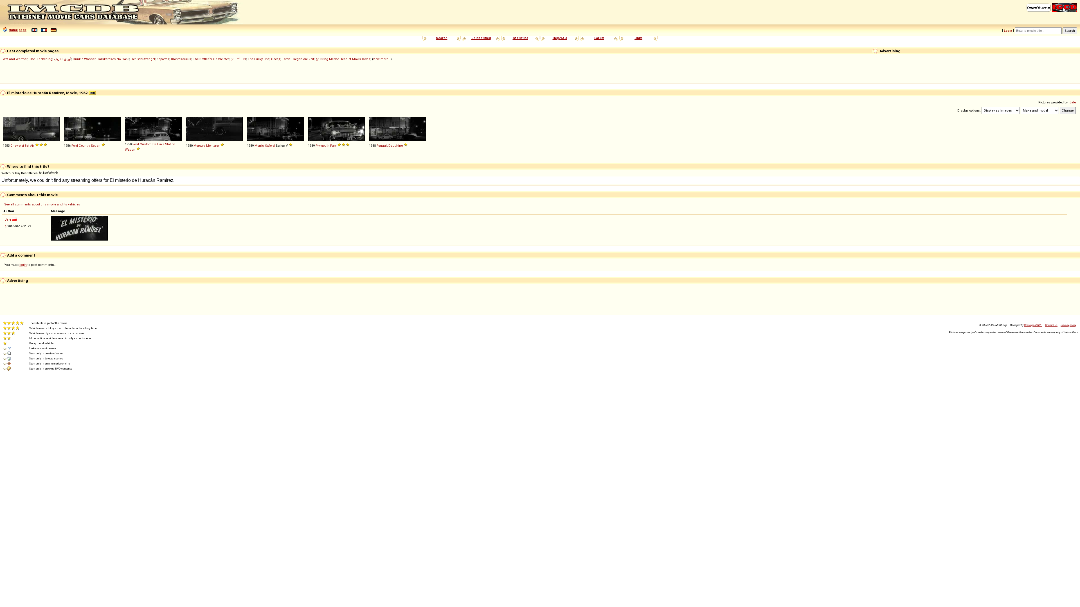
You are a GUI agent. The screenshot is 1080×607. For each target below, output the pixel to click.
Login (1008, 31)
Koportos (163, 59)
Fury (333, 146)
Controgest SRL (1033, 325)
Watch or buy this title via (20, 173)
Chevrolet (17, 146)
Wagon (130, 149)
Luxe (160, 144)
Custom (146, 144)
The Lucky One (258, 59)
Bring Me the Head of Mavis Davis (345, 59)
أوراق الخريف (62, 59)
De (154, 144)
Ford (74, 146)
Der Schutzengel (143, 59)
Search (441, 38)
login (23, 265)
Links (638, 38)
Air (32, 146)
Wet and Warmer (15, 59)
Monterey (212, 146)
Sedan (95, 146)
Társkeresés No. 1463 (113, 59)
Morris (259, 146)
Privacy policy (1068, 325)
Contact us (1051, 325)
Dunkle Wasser (84, 59)
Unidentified (481, 38)
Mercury (199, 146)
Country (84, 146)
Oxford (270, 146)
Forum (599, 38)
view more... (382, 59)
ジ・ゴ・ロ (238, 59)
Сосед (275, 59)
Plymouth (322, 146)
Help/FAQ (560, 38)
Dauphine (395, 146)
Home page (17, 30)
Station (170, 144)
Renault (382, 146)
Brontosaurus (181, 59)
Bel (27, 146)
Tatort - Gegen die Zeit (298, 59)
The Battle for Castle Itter (211, 59)
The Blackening (40, 59)
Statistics (520, 38)
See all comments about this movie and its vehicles (42, 204)
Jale (1072, 102)
